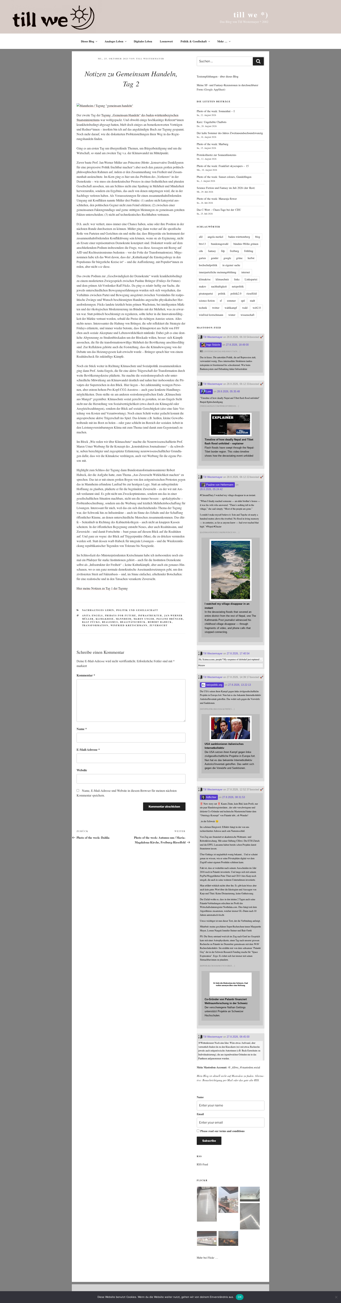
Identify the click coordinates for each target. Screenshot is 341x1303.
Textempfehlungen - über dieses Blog (217, 76)
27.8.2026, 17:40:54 (238, 653)
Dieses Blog (87, 41)
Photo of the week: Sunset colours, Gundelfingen (224, 177)
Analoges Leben (114, 41)
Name (82, 729)
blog (257, 237)
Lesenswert (166, 41)
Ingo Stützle (212, 344)
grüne (239, 258)
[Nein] (336, 1297)
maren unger (144, 618)
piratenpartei (206, 293)
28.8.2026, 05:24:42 (211, 489)
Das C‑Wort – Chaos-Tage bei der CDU (219, 210)
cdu (201, 251)
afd (200, 237)
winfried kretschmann (129, 625)
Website (82, 770)
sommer (231, 300)
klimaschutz (222, 279)
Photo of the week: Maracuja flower (217, 199)
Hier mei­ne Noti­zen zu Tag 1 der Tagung (102, 588)
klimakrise (105, 618)
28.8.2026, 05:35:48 (228, 391)
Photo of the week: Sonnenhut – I (216, 111)
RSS (256, 1080)
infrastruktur (150, 615)
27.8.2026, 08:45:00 (238, 1036)
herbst (251, 258)
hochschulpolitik (208, 265)
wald (244, 308)
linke (237, 279)
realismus (110, 622)
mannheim (124, 618)
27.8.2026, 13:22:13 (239, 684)
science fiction (207, 300)
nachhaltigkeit (219, 286)
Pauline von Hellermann (219, 484)
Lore (208, 391)
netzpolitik (238, 286)
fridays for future (120, 615)
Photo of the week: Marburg (212, 144)
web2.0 (257, 308)
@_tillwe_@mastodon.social (244, 1067)
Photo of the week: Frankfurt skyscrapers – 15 (223, 166)
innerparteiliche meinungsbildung (217, 272)
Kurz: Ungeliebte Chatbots (211, 122)
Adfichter (210, 797)
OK (240, 1296)
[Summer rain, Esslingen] (207, 1205)
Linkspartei (251, 279)
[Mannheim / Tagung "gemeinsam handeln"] (105, 106)
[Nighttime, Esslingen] (228, 1239)
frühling (248, 251)
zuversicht (159, 625)
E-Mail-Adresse (88, 749)
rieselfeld (251, 293)
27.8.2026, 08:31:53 (233, 797)
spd (243, 300)
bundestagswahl (219, 244)
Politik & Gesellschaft (194, 41)
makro (202, 286)
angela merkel (215, 237)
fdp (223, 251)
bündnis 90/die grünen (245, 244)
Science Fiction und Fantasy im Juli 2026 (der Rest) (226, 188)
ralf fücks (91, 622)
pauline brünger (169, 618)
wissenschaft (247, 315)
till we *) (250, 14)
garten (202, 258)
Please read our (222, 1131)
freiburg (234, 251)
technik (203, 308)
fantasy (212, 251)
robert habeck (160, 622)
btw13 (202, 244)
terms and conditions (232, 1131)
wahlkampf (231, 308)
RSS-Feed (202, 1164)
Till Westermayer (150, 58)
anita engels (92, 615)
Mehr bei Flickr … (207, 1257)
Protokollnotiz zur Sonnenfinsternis (216, 155)
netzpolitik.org (213, 684)
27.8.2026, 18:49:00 (237, 344)
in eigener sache (231, 265)
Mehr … (222, 41)
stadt (252, 300)
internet (245, 272)
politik (221, 293)
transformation (95, 625)
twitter (215, 308)
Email (200, 1114)
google (227, 258)
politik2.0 (235, 293)
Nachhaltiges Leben (98, 610)
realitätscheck (133, 622)
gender (214, 258)
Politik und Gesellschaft (137, 610)
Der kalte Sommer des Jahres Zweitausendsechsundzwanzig (230, 133)
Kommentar (86, 675)
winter (231, 315)
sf (221, 300)
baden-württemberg (239, 237)
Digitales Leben (143, 41)
